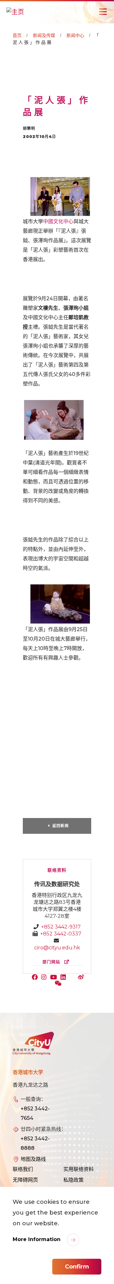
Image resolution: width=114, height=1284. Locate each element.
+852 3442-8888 (35, 1143)
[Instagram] (45, 978)
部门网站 (52, 961)
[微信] (59, 984)
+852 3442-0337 (60, 934)
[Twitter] (73, 978)
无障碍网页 (25, 1180)
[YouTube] (55, 978)
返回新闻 (60, 825)
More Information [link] (37, 1239)
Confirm (77, 1266)
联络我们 (23, 1169)
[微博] (82, 978)
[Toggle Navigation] (103, 11)
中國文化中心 (58, 221)
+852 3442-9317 (61, 927)
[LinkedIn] (64, 978)
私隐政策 (73, 1180)
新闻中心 (75, 35)
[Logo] (33, 1043)
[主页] (15, 12)
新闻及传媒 (44, 35)
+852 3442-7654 (35, 1113)
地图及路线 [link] (33, 1159)
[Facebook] (36, 978)
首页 (17, 35)
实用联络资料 (78, 1169)
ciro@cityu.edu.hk (57, 948)
